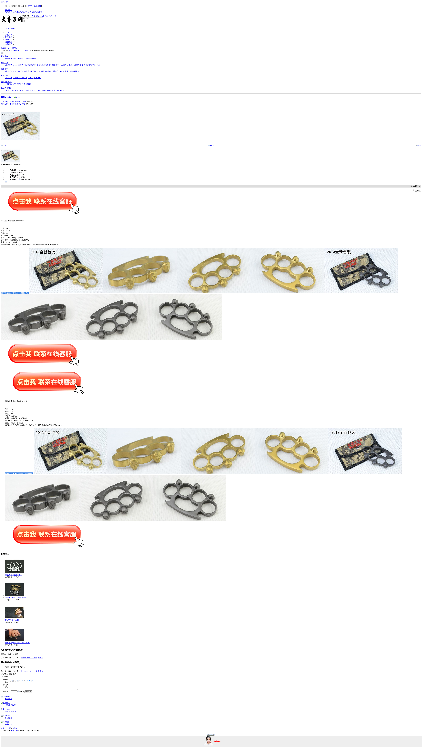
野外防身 (4, 56)
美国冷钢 (27, 84)
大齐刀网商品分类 (8, 28)
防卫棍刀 (55, 65)
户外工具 (49, 90)
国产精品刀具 (94, 65)
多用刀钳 (68, 71)
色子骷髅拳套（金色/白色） (16, 597)
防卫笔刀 (34, 71)
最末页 (40, 658)
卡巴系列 (19, 84)
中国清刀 (16, 78)
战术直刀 (8, 65)
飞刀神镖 (60, 71)
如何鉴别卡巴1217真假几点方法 (13, 104)
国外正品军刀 (7, 97)
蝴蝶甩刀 (27, 71)
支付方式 (6, 709)
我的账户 (8, 10)
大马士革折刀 (18, 71)
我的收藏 (31, 12)
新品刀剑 (8, 35)
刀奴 (33, 16)
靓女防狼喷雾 (25, 59)
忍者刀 (86, 65)
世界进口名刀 (6, 82)
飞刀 (50, 16)
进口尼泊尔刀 (10, 84)
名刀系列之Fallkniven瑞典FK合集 (13, 101)
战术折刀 (8, 71)
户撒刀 (30, 78)
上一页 (29, 658)
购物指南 (6, 696)
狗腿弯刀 (8, 39)
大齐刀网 (4, 2)
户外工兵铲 (9, 90)
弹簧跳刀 (42, 71)
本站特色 (8, 724)
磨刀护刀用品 (59, 90)
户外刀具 (4, 63)
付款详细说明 (10, 711)
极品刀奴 (34, 65)
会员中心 (8, 44)
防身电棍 (8, 37)
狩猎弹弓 (34, 59)
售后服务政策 (10, 705)
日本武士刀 (71, 65)
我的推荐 (38, 12)
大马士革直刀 (18, 65)
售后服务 (6, 703)
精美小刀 (17, 50)
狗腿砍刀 (27, 65)
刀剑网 (8, 728)
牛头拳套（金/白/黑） (13, 575)
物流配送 (6, 715)
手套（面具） (20, 90)
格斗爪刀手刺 (51, 71)
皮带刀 (28, 90)
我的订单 (16, 12)
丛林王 (41, 16)
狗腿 (46, 16)
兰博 (54, 16)
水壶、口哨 (35, 90)
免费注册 (37, 6)
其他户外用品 (6, 88)
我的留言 (23, 12)
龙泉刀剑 (23, 78)
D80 (37, 16)
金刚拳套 (26, 50)
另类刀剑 (37, 78)
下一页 (34, 658)
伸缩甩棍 (16, 59)
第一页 (23, 658)
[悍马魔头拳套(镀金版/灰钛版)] (20, 144)
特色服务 (6, 722)
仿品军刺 (42, 65)
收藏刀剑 (4, 75)
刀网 (7, 33)
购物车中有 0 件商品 (9, 48)
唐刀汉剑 (8, 78)
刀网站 (14, 728)
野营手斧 (79, 65)
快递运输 (8, 718)
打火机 (43, 90)
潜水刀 (49, 65)
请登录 (30, 6)
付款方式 (8, 42)
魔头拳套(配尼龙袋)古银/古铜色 (17, 643)
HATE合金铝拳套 (12, 620)
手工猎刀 (62, 65)
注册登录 (8, 699)
